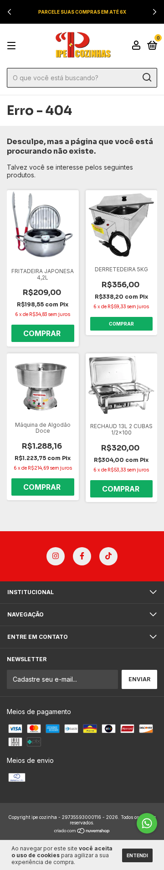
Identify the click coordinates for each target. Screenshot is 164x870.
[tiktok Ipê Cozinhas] (108, 556)
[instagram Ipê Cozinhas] (55, 556)
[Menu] (13, 46)
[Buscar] (146, 77)
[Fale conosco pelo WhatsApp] (147, 823)
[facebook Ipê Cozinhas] (82, 556)
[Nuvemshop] (82, 831)
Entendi (137, 855)
